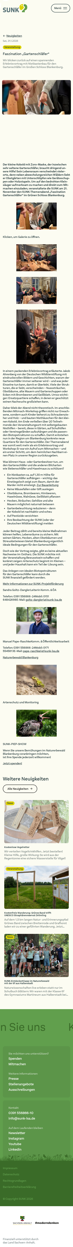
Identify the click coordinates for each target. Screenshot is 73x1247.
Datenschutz (11, 1174)
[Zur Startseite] (15, 8)
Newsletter (17, 1133)
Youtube (15, 1144)
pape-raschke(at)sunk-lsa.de (41, 651)
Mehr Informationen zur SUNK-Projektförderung (33, 584)
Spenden (15, 1059)
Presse (14, 1079)
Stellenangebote (21, 1084)
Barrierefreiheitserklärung (19, 1187)
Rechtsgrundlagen (14, 1180)
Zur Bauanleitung (47, 485)
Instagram (16, 1139)
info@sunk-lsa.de (22, 1119)
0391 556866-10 (21, 1113)
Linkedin (15, 1150)
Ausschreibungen (22, 1090)
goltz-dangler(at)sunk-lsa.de (44, 600)
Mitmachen (17, 1064)
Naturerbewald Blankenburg (20, 657)
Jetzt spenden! (12, 763)
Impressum (10, 1168)
